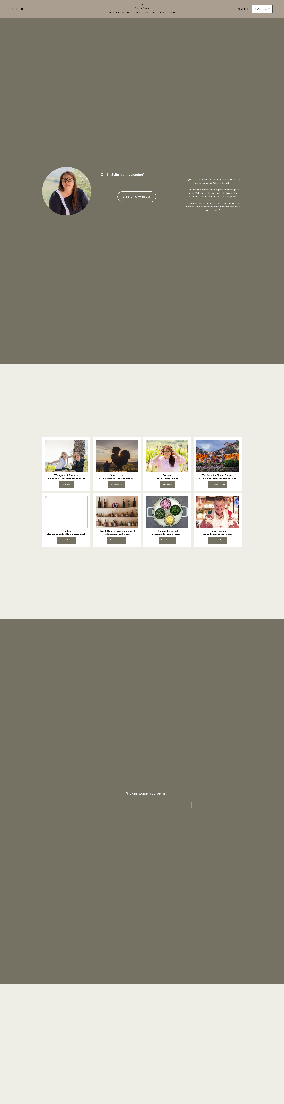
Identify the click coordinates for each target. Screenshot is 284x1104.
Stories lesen (66, 484)
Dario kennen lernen (218, 540)
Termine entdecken (218, 484)
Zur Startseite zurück (137, 196)
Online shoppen (116, 484)
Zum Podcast (167, 484)
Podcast (164, 12)
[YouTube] (22, 9)
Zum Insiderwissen (116, 540)
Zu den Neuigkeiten (66, 540)
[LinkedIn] (17, 9)
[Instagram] (12, 9)
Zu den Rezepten (167, 540)
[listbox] (244, 9)
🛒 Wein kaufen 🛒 (262, 9)
